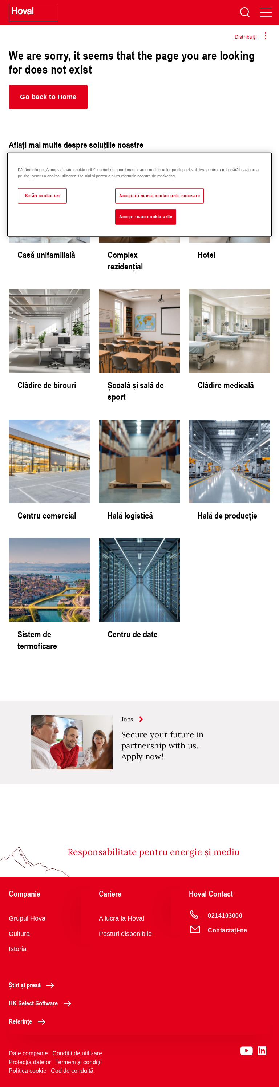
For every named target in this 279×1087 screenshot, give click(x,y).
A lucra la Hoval (121, 918)
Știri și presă (25, 984)
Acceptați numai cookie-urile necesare (159, 195)
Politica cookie (27, 1071)
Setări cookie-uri (42, 195)
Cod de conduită (72, 1071)
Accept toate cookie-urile (145, 216)
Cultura (19, 933)
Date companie (28, 1053)
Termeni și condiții (78, 1062)
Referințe (20, 1021)
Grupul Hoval (28, 918)
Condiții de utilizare (77, 1053)
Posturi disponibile (125, 933)
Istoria (18, 949)
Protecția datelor (30, 1062)
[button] (48, 96)
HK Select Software (33, 1003)
